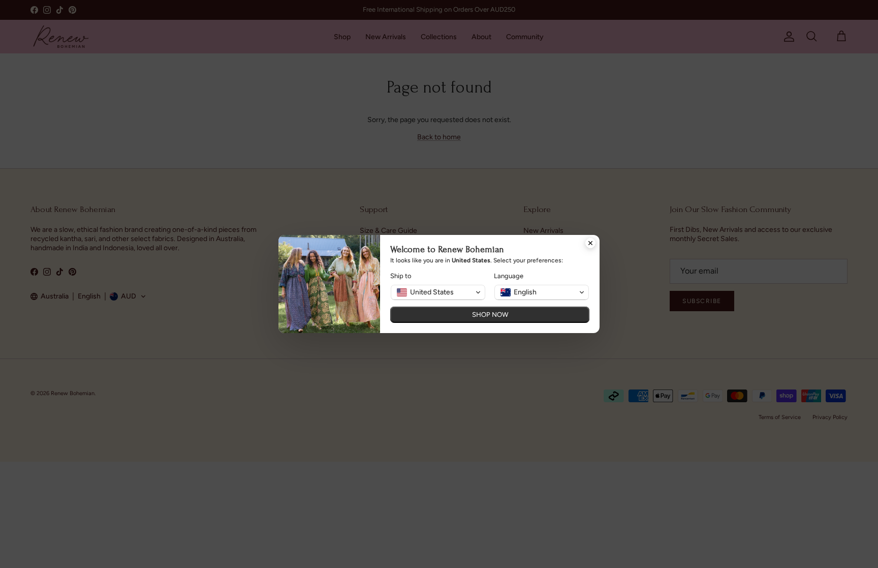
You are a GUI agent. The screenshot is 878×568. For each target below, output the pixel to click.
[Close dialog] (590, 244)
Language (508, 276)
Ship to (401, 276)
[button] (438, 292)
